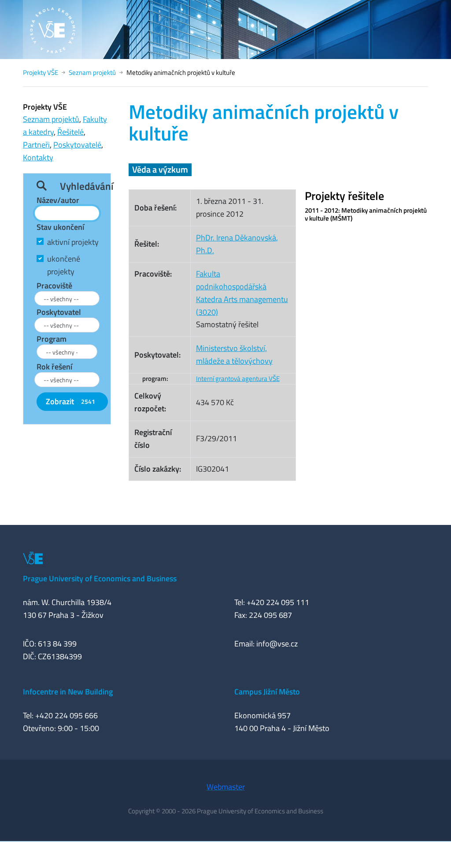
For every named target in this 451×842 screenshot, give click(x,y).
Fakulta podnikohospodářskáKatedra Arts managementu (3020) (242, 293)
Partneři (36, 145)
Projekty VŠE (40, 72)
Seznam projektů (92, 72)
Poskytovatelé (77, 145)
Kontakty (38, 157)
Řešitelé (70, 132)
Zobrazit (70, 401)
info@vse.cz (277, 644)
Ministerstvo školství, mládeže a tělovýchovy (234, 354)
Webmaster (226, 787)
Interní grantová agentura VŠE (238, 378)
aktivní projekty (73, 242)
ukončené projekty (63, 265)
